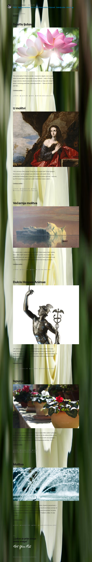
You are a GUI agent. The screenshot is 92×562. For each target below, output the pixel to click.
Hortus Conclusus (19, 5)
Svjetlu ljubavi (23, 24)
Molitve (32, 95)
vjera (36, 190)
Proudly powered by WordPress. (29, 557)
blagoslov (41, 525)
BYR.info (16, 95)
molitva (51, 95)
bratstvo (44, 95)
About (68, 7)
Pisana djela (43, 7)
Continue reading (19, 90)
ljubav (47, 95)
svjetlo (34, 451)
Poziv (15, 7)
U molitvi (19, 108)
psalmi (31, 451)
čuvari (39, 269)
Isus (29, 190)
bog (20, 451)
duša (42, 269)
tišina (49, 269)
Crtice (32, 368)
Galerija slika (60, 7)
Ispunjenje (20, 381)
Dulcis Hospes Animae (29, 282)
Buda (46, 368)
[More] (72, 7)
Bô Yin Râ (34, 7)
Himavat (26, 190)
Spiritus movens (24, 7)
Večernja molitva (25, 203)
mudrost (27, 451)
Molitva (18, 464)
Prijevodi (52, 7)
